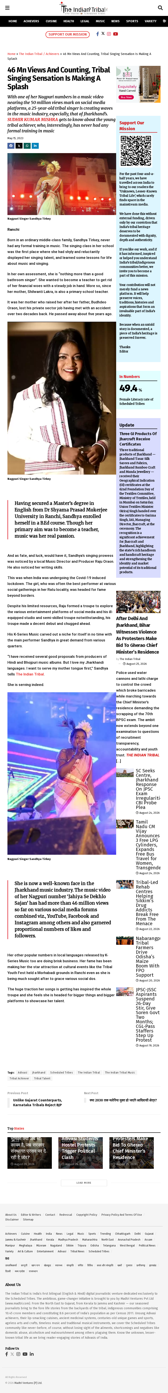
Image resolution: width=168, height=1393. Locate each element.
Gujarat (149, 1233)
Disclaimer (12, 1219)
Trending (105, 1233)
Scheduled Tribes (61, 1072)
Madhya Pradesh (68, 1239)
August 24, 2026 (149, 812)
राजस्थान (33, 1271)
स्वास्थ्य (58, 1265)
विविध (90, 1265)
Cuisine (51, 21)
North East (108, 1239)
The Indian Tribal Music (120, 1072)
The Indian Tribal (30, 674)
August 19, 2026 (149, 1045)
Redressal (65, 1214)
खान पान (36, 1265)
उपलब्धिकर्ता (11, 1265)
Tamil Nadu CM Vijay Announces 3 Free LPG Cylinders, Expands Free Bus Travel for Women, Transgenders (150, 845)
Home (13, 21)
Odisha (94, 1245)
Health (68, 21)
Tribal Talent (42, 1078)
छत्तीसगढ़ (140, 1265)
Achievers (31, 21)
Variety (150, 21)
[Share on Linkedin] (35, 146)
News (115, 21)
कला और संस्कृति (105, 1265)
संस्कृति (70, 1265)
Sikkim (70, 1245)
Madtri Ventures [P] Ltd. (28, 1382)
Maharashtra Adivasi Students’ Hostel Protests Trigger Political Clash (80, 1145)
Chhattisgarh (122, 1233)
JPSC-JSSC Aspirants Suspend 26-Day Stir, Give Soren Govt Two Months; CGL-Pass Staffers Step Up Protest (148, 1015)
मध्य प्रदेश (20, 1271)
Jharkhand (36, 1239)
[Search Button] (160, 8)
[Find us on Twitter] (12, 1354)
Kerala (50, 1239)
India (123, 609)
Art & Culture (25, 1251)
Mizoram (41, 1245)
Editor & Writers (31, 1214)
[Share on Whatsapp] (27, 146)
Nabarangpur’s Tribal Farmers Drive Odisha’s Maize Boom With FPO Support (152, 956)
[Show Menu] (7, 8)
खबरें (119, 1265)
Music (100, 21)
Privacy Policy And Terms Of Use (121, 1214)
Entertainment (45, 1251)
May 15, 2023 (15, 138)
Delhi (138, 1233)
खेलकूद (47, 1265)
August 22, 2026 (149, 929)
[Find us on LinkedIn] (32, 1354)
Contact (50, 1214)
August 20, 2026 (149, 980)
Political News (147, 1245)
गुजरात (129, 1265)
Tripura (82, 1245)
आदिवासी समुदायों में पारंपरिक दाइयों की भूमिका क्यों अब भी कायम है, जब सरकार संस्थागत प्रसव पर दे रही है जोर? (28, 1141)
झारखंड (152, 1265)
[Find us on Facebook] (6, 1354)
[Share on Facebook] (10, 146)
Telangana (109, 1245)
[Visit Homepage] (83, 8)
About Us (11, 1214)
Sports (132, 21)
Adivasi (22, 1072)
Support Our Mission (68, 34)
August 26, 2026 (24, 1164)
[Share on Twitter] (19, 146)
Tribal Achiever (19, 1078)
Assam (148, 1239)
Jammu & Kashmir (15, 1239)
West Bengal (127, 1245)
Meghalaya (25, 1245)
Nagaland (56, 1245)
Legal (84, 21)
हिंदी (165, 21)
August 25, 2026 (136, 663)
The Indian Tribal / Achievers (39, 54)
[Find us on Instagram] (18, 1354)
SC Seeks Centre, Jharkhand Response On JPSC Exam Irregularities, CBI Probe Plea (151, 789)
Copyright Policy (86, 1214)
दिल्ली (8, 1271)
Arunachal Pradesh (129, 1239)
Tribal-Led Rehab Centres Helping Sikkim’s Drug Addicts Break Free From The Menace (147, 902)
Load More (84, 1182)
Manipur (10, 1245)
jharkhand (39, 1072)
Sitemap (28, 1219)
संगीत (80, 1265)
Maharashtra (89, 1239)
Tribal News (77, 1251)
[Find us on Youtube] (25, 1354)
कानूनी (24, 1265)
